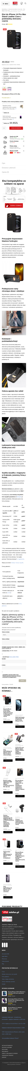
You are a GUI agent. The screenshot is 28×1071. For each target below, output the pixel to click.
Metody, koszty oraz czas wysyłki (9, 974)
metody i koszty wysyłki (17, 562)
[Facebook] (7, 943)
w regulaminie (20, 559)
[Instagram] (2, 943)
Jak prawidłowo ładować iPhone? (10, 1038)
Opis (3, 163)
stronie (9, 592)
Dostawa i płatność (9, 168)
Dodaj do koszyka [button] (20, 726)
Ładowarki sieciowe (5, 779)
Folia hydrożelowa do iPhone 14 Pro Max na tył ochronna (7, 889)
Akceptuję (11, 657)
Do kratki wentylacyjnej (19, 817)
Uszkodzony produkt (7, 1055)
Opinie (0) (5, 172)
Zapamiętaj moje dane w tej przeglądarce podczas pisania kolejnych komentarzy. (12, 676)
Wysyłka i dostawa (7, 1047)
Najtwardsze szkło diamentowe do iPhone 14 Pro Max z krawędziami (7, 855)
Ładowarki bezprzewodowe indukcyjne (19, 745)
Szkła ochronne (5, 961)
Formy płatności (5, 976)
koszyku (19, 496)
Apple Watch (4, 956)
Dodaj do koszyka (16, 128)
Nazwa (4, 658)
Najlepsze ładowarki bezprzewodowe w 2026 (13, 1027)
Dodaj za (11, 112)
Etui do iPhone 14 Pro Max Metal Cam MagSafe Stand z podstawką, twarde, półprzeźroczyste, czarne (20, 857)
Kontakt (3, 984)
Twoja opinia (6, 639)
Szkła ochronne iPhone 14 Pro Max (7, 748)
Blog (3, 963)
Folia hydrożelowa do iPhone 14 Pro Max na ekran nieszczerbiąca (7, 752)
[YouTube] (5, 943)
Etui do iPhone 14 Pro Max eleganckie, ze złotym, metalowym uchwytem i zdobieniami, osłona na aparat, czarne (20, 785)
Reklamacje (5, 1051)
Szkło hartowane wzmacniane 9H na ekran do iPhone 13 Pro (19, 719)
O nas (3, 971)
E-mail (4, 665)
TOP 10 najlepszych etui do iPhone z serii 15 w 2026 (13, 1023)
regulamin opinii (14, 657)
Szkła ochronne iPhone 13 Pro (19, 715)
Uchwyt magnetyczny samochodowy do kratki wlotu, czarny (19, 822)
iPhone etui (4, 958)
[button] (21, 107)
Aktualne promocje (7, 1045)
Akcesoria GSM (5, 953)
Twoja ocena (6, 632)
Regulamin (5, 1049)
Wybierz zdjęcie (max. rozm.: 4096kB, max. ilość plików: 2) (13, 648)
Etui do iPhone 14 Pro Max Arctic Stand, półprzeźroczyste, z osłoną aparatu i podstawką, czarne (8, 712)
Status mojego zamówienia (8, 979)
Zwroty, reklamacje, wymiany (8, 981)
